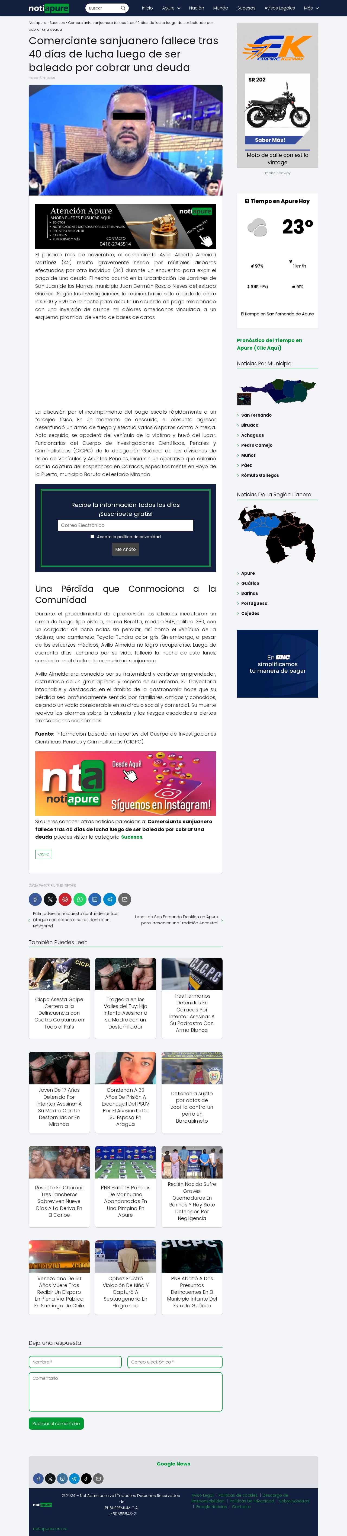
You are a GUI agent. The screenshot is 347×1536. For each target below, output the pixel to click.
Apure (168, 8)
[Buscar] (123, 8)
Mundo (220, 8)
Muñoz (248, 455)
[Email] (124, 899)
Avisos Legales (280, 8)
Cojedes (250, 613)
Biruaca (250, 425)
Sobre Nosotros (294, 1501)
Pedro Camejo (256, 445)
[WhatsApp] (79, 899)
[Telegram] (109, 899)
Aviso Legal (202, 1495)
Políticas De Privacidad (252, 1501)
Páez (246, 465)
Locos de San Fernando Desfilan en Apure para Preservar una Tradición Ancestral (176, 920)
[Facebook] (35, 899)
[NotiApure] (125, 247)
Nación (196, 8)
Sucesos (246, 8)
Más (308, 8)
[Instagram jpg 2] (125, 814)
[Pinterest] (65, 899)
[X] (50, 899)
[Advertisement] (125, 365)
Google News (173, 1463)
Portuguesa (254, 603)
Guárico (250, 583)
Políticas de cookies (238, 1495)
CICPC (43, 854)
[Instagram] (62, 1478)
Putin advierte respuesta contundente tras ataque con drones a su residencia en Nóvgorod (75, 920)
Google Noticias (211, 1506)
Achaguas (252, 435)
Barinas (249, 593)
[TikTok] (86, 1478)
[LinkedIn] (94, 899)
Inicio (147, 8)
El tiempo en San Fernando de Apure (277, 314)
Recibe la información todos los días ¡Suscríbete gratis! (125, 509)
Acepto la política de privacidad (128, 536)
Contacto (241, 1506)
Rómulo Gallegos (260, 475)
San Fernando (256, 415)
